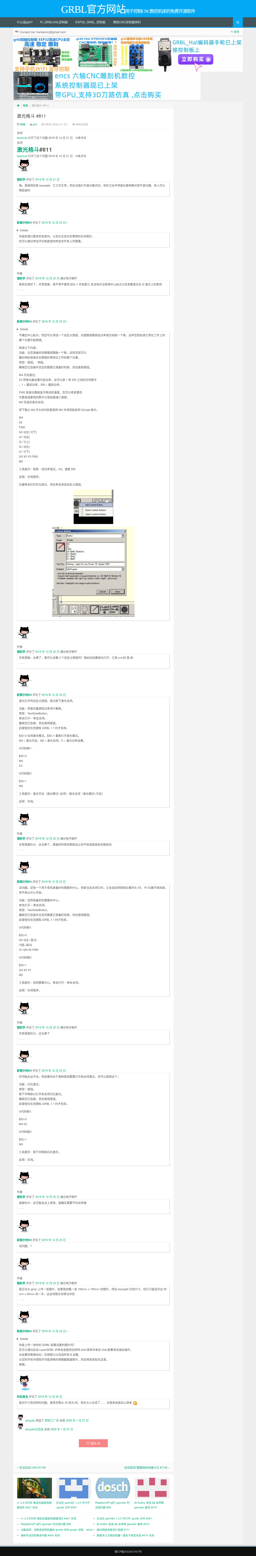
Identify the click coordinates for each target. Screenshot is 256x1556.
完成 (40, 1429)
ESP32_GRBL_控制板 (90, 22)
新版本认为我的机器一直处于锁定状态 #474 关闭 (125, 1535)
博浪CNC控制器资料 (127, 22)
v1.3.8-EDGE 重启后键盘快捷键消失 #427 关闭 (48, 1518)
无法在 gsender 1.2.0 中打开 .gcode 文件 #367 (124, 1518)
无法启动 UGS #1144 (32, 1467)
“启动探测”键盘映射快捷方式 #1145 (145, 1467)
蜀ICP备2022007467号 (128, 1551)
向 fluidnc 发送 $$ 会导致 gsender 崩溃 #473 (123, 1524)
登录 (236, 31)
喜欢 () (95, 1443)
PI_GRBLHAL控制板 (54, 22)
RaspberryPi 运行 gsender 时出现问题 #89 (46, 1524)
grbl (35, 124)
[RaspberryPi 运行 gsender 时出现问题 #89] (113, 1488)
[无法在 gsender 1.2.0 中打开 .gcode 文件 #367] (73, 1488)
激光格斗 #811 (31, 115)
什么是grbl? (25, 22)
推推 (25, 105)
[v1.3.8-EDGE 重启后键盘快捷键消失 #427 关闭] (34, 1488)
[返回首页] (18, 105)
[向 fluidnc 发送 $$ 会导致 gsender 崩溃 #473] (152, 1488)
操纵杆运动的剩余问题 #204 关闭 (40, 1535)
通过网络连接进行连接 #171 (113, 1529)
